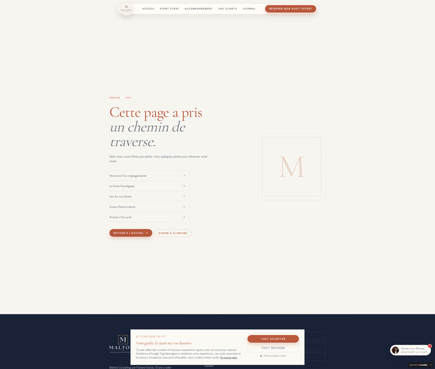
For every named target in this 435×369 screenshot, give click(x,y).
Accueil (148, 8)
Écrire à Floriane (173, 233)
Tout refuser (273, 348)
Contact (208, 365)
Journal (249, 8)
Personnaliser (275, 356)
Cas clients (227, 8)
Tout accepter (273, 338)
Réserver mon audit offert (290, 8)
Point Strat (169, 8)
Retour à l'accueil (129, 232)
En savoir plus (228, 357)
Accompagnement (199, 8)
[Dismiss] (431, 365)
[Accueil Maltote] (126, 9)
